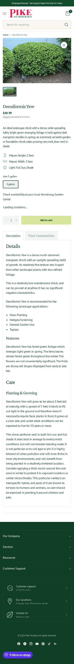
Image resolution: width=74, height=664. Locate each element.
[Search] (66, 24)
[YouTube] (37, 644)
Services (8, 547)
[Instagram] (31, 644)
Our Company (11, 536)
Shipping (6, 117)
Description (13, 236)
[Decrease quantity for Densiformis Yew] (6, 220)
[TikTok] (49, 644)
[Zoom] (64, 45)
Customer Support (14, 568)
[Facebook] (19, 644)
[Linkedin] (55, 644)
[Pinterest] (43, 644)
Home (5, 35)
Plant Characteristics (41, 236)
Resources (9, 557)
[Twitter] (25, 644)
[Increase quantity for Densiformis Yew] (16, 220)
